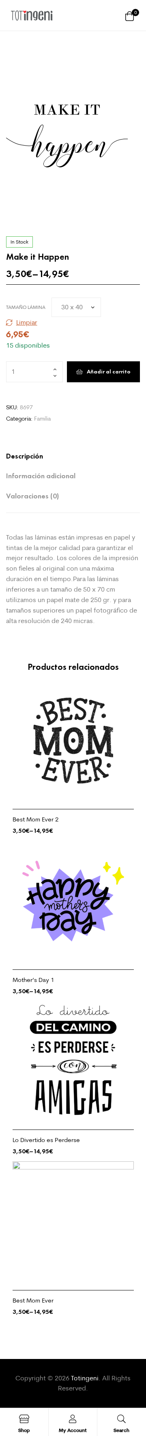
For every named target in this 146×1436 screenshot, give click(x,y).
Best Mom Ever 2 (36, 819)
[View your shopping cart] (129, 15)
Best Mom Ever (33, 1300)
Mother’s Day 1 (33, 980)
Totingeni (85, 1378)
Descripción (24, 456)
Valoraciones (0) (32, 496)
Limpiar (26, 322)
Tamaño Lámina (25, 307)
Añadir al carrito (109, 371)
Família (42, 418)
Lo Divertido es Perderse (46, 1140)
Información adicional (40, 475)
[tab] (65, 456)
